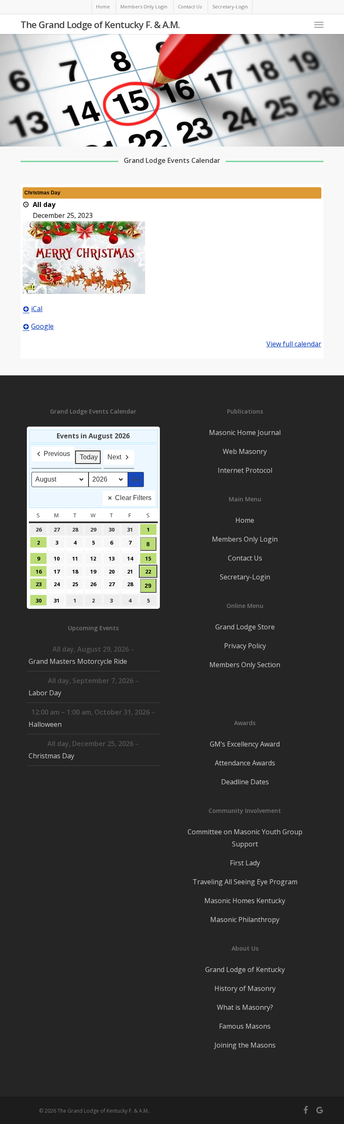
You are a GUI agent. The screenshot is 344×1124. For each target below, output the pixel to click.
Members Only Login (245, 539)
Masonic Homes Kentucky (244, 900)
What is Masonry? (245, 1007)
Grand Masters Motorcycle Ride (78, 661)
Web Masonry (245, 451)
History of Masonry (245, 988)
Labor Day (45, 692)
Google (42, 326)
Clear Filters (133, 497)
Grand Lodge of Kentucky (245, 969)
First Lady (245, 862)
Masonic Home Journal (245, 432)
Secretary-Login (245, 577)
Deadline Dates (245, 781)
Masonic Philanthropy (244, 919)
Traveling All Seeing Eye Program (245, 881)
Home (244, 520)
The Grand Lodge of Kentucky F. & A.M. (100, 24)
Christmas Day (51, 755)
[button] (318, 24)
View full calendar (293, 343)
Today (89, 457)
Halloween (45, 724)
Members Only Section (244, 664)
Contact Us (245, 558)
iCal (36, 308)
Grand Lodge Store (245, 626)
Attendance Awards (245, 763)
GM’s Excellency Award (245, 744)
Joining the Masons (245, 1045)
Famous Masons (245, 1026)
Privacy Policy (245, 645)
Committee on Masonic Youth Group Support (245, 838)
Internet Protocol (245, 470)
